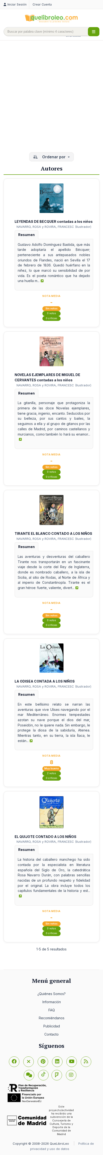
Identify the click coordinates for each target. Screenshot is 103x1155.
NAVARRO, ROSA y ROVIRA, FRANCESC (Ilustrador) (54, 227)
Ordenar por (54, 156)
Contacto (51, 1034)
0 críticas (51, 318)
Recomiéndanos (51, 1018)
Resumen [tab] (26, 235)
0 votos (51, 313)
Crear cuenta (42, 4)
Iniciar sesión (17, 4)
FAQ (51, 1010)
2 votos (51, 773)
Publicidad (51, 1026)
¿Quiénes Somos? (51, 994)
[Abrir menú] (93, 31)
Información (51, 1002)
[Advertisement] (51, 96)
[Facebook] (14, 1061)
